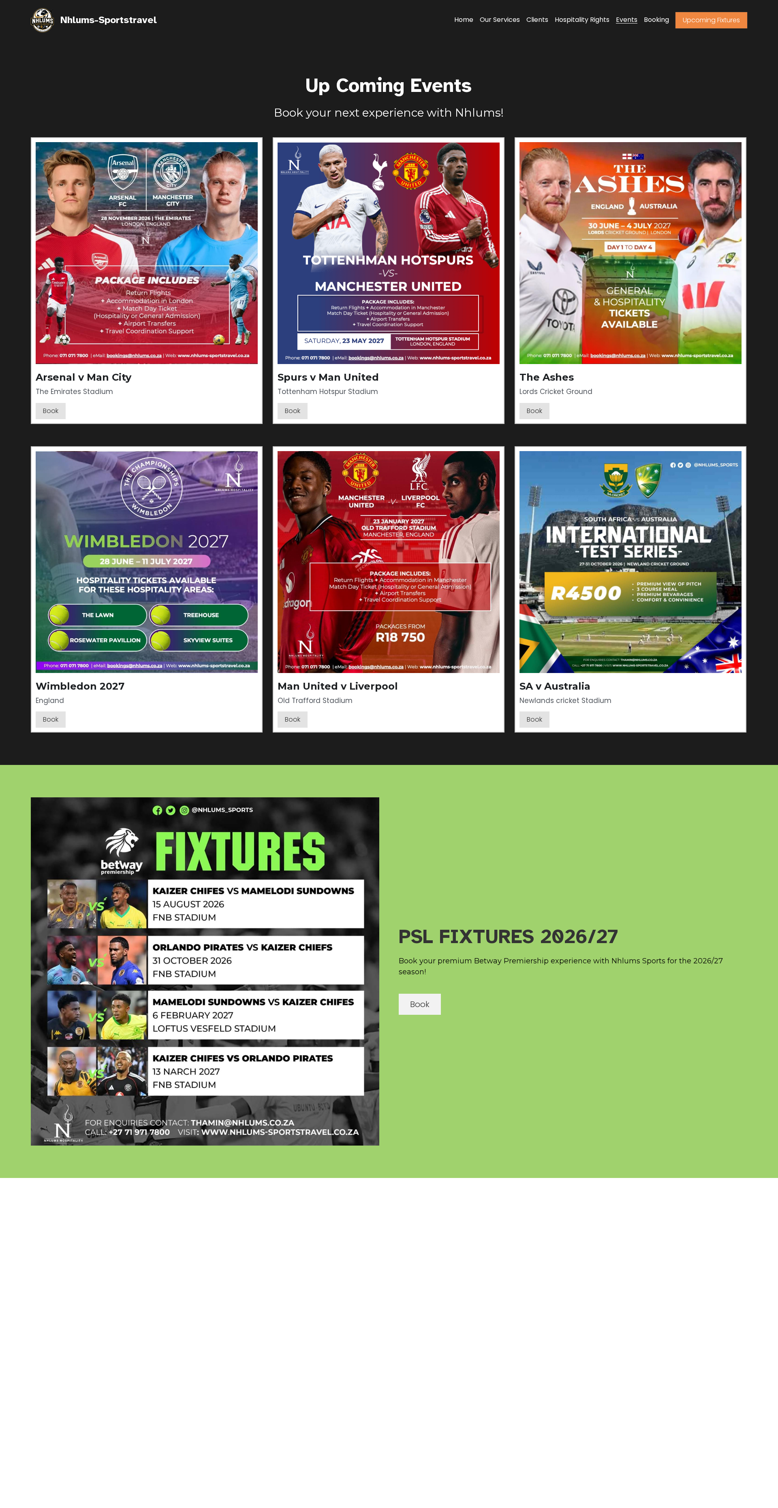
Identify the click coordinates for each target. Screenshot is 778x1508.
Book (50, 410)
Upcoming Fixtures (711, 20)
